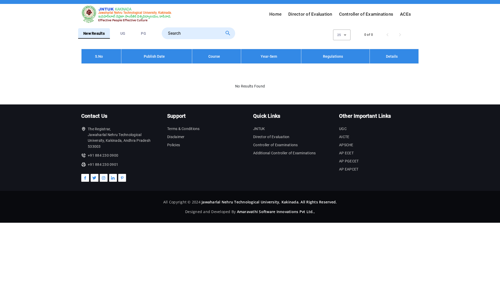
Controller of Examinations (366, 14)
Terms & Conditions (183, 129)
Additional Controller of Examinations (284, 153)
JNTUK (259, 129)
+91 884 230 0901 (103, 164)
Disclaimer (176, 137)
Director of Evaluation (310, 14)
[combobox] (341, 35)
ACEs (405, 14)
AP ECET (346, 153)
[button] (101, 56)
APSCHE (346, 145)
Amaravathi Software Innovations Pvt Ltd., (276, 211)
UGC (343, 129)
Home (275, 14)
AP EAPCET (348, 169)
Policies (173, 145)
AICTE (344, 137)
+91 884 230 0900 (103, 155)
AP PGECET (349, 161)
